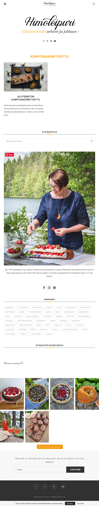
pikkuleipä (76, 321)
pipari (39, 325)
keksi (57, 312)
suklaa (55, 329)
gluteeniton (23, 307)
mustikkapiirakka (25, 321)
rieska (33, 329)
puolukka (80, 325)
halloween (36, 307)
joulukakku (71, 307)
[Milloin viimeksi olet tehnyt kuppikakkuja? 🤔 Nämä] (37, 426)
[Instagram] (47, 41)
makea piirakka (32, 316)
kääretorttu (83, 312)
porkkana (58, 325)
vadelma (23, 334)
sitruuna (43, 329)
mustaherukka (84, 316)
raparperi (22, 329)
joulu (59, 307)
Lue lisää (80, 503)
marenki (59, 316)
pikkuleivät (10, 325)
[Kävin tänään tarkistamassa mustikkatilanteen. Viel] (62, 394)
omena (53, 321)
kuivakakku (69, 312)
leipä (8, 316)
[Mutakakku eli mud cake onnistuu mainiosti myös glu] (12, 394)
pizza (48, 325)
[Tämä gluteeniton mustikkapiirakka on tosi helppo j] (37, 394)
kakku (22, 312)
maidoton (18, 316)
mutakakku (41, 321)
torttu (85, 329)
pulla (69, 325)
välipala (48, 334)
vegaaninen (36, 334)
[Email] (55, 41)
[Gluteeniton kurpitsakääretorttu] (26, 76)
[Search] (94, 4)
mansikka (47, 316)
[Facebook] (43, 41)
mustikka (9, 321)
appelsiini (9, 307)
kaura (48, 312)
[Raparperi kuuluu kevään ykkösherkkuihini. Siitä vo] (12, 426)
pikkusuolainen (25, 325)
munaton (70, 316)
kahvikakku (10, 312)
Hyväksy (70, 503)
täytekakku (10, 334)
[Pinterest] (51, 41)
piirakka (63, 321)
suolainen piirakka (70, 329)
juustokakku (85, 307)
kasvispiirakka (36, 312)
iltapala (49, 307)
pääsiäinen (10, 329)
